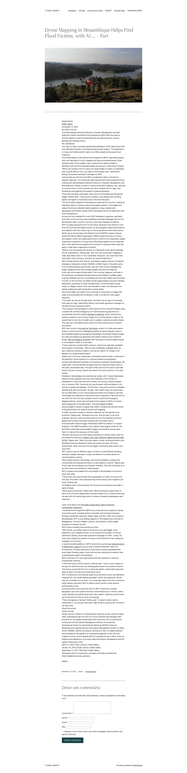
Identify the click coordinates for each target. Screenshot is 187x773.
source (64, 661)
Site (63, 727)
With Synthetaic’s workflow (79, 340)
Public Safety (67, 124)
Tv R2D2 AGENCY (52, 11)
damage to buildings (95, 314)
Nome (65, 718)
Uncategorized (90, 671)
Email (65, 722)
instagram (72, 11)
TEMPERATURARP (134, 11)
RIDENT (108, 11)
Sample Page (119, 11)
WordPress (137, 765)
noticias (82, 11)
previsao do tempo (95, 11)
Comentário (67, 713)
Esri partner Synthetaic (88, 328)
